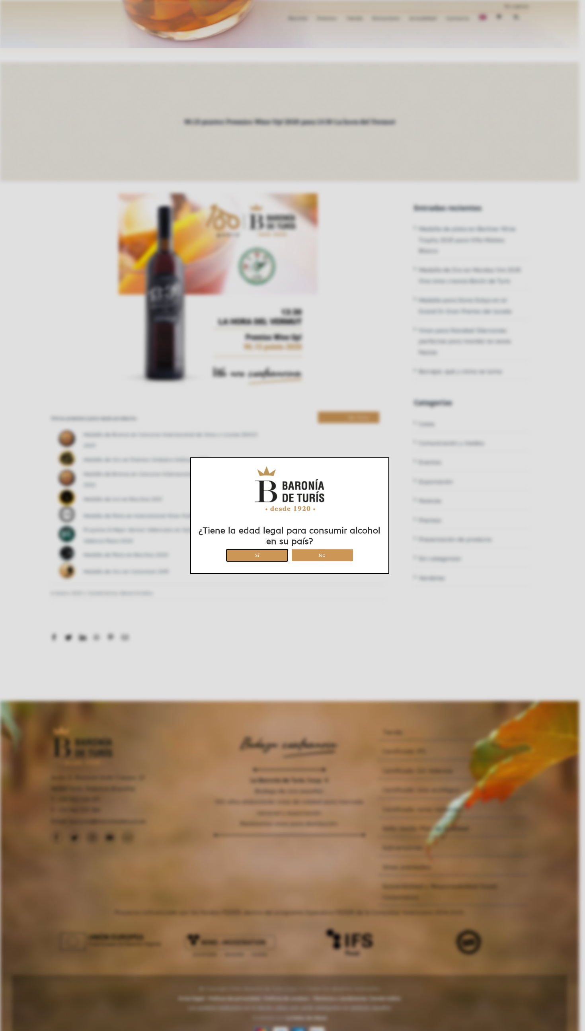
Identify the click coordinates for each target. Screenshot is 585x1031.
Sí (257, 554)
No (322, 554)
